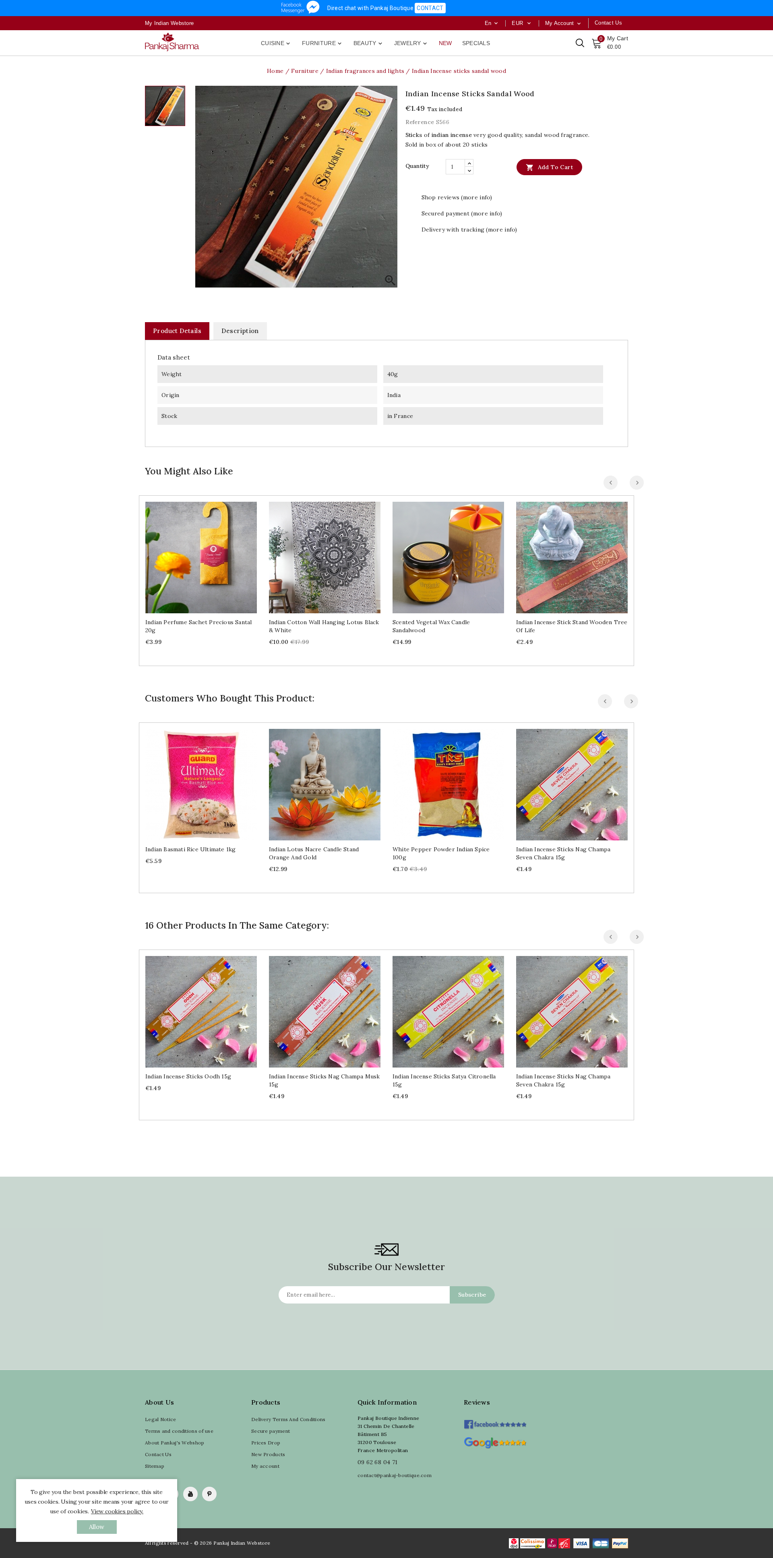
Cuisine (276, 43)
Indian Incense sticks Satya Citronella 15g (444, 1080)
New (445, 43)
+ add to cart (193, 554)
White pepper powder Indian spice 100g (441, 853)
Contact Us (158, 1454)
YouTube (190, 1494)
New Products (268, 1454)
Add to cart (549, 167)
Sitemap (154, 1466)
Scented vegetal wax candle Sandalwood (431, 626)
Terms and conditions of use (179, 1431)
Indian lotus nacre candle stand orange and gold (314, 853)
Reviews (477, 1402)
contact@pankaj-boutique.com (395, 1475)
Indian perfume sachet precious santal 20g (198, 626)
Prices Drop (265, 1443)
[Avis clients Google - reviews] (495, 1442)
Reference (419, 122)
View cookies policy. (117, 1511)
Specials (476, 43)
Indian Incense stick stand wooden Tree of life (572, 626)
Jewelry (411, 43)
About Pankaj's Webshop (175, 1443)
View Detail (209, 554)
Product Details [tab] (177, 331)
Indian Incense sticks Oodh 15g (188, 1076)
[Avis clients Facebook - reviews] (495, 1422)
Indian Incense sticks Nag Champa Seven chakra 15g (563, 853)
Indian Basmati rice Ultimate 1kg (190, 849)
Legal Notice (160, 1419)
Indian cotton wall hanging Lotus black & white (324, 626)
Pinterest (209, 1494)
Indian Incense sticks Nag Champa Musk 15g (324, 1080)
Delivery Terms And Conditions (288, 1419)
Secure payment (270, 1431)
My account (265, 1466)
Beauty (368, 43)
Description (239, 331)
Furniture (322, 43)
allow (97, 1527)
